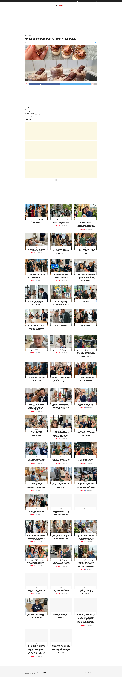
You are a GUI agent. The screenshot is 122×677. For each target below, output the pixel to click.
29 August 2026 (64, 225)
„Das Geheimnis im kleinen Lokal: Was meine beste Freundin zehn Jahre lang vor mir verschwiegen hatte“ (36, 562)
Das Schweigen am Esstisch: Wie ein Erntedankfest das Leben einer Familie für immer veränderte (36, 379)
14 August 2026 (89, 541)
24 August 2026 (64, 410)
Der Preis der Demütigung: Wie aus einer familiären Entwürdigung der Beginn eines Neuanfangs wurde (61, 590)
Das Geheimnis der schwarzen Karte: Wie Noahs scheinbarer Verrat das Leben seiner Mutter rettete (85, 379)
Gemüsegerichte (66, 12)
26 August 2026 (39, 352)
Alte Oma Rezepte (31, 672)
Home (44, 12)
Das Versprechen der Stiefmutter (61, 350)
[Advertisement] (61, 24)
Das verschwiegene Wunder (60, 325)
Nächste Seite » (63, 180)
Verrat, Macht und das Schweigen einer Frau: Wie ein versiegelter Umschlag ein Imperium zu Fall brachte (36, 590)
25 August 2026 (39, 382)
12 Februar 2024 (35, 42)
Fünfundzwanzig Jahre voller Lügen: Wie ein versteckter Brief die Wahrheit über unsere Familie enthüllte (36, 616)
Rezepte (49, 12)
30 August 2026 (39, 224)
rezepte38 (28, 42)
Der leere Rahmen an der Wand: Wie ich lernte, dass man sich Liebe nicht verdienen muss (36, 221)
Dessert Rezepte (56, 12)
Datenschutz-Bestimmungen (30, 1)
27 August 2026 (39, 331)
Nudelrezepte (74, 12)
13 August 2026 (39, 618)
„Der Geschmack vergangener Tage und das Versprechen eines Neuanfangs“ (61, 616)
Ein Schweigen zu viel (36, 350)
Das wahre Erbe (85, 301)
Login (96, 1)
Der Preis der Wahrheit (85, 325)
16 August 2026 (39, 463)
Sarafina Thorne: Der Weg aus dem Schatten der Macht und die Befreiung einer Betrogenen (36, 303)
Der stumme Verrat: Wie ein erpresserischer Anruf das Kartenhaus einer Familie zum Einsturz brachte (61, 303)
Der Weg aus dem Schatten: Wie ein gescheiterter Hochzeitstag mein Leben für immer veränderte (36, 511)
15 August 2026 (64, 489)
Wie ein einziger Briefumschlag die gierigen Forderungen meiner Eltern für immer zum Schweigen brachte (61, 537)
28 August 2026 (39, 280)
